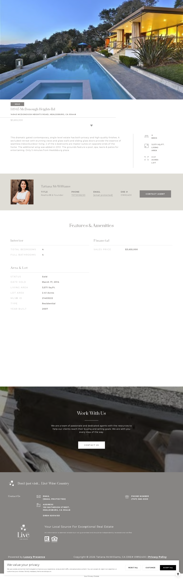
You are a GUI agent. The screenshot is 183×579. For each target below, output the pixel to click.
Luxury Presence (34, 557)
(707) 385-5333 (139, 499)
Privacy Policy (157, 557)
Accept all (168, 568)
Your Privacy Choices (91, 576)
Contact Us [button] (91, 445)
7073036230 (78, 195)
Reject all (133, 568)
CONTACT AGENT (155, 194)
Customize (150, 568)
